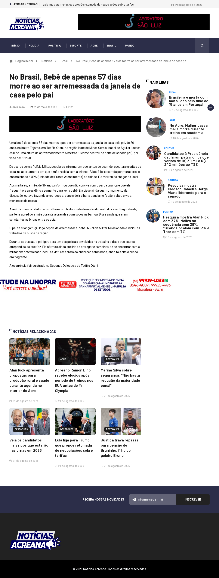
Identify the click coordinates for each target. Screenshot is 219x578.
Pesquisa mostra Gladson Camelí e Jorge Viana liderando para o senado (188, 190)
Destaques (112, 359)
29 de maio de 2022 (45, 107)
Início (15, 45)
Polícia (34, 45)
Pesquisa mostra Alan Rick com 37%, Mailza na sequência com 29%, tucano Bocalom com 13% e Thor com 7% (186, 224)
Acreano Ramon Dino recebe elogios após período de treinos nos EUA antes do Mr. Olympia (74, 380)
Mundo (130, 45)
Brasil (111, 45)
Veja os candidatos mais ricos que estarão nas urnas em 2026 (28, 445)
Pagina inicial (24, 61)
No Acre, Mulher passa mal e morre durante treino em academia (189, 129)
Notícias (46, 61)
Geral (172, 92)
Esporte (75, 45)
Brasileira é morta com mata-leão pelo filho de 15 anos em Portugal (188, 101)
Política (54, 45)
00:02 (69, 107)
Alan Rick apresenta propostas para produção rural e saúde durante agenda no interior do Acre (29, 380)
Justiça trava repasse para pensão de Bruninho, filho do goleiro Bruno (86, 4)
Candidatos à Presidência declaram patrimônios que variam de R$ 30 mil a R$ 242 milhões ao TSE (186, 159)
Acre (94, 45)
